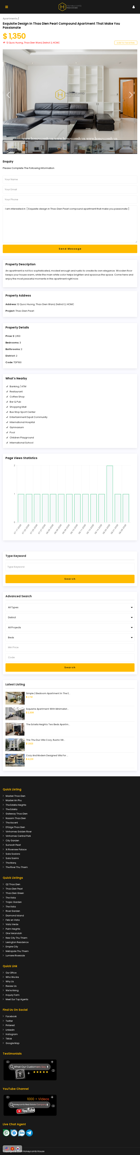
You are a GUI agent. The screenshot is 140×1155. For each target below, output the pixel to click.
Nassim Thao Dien (16, 818)
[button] (7, 1149)
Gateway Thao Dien (17, 813)
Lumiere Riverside (15, 955)
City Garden (12, 840)
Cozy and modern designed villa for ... (47, 755)
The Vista (11, 897)
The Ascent (12, 822)
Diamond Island (15, 915)
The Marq (11, 862)
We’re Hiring (12, 990)
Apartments (10, 18)
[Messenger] (14, 1132)
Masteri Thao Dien (15, 796)
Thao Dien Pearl (24, 311)
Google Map (12, 1043)
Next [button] (131, 95)
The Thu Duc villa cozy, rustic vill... (45, 739)
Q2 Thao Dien (13, 884)
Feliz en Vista (13, 919)
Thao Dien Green (15, 893)
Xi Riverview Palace (16, 849)
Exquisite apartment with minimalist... (47, 708)
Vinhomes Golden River (19, 831)
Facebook (11, 1016)
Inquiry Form (13, 995)
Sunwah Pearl (13, 844)
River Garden (13, 911)
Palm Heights (13, 928)
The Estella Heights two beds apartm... (48, 724)
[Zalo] (21, 1132)
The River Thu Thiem (17, 867)
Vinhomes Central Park (18, 835)
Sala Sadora (13, 853)
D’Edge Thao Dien (15, 827)
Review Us (11, 986)
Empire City (12, 946)
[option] (70, 94)
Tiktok (9, 1038)
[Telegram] (29, 1132)
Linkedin (10, 1029)
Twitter (9, 1020)
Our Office (11, 972)
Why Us (10, 981)
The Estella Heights (16, 804)
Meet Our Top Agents (17, 999)
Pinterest (10, 1025)
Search (70, 579)
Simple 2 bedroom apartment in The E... (48, 693)
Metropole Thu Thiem (17, 951)
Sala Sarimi (12, 858)
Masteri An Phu (14, 800)
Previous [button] (8, 95)
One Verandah (14, 933)
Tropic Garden (14, 902)
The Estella (11, 809)
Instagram (12, 1034)
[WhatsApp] (6, 1132)
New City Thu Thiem (16, 937)
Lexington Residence (17, 942)
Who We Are (12, 977)
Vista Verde (12, 924)
